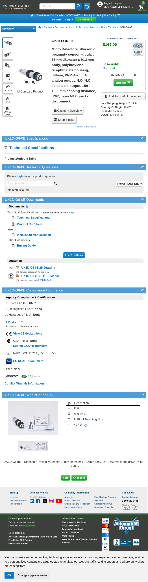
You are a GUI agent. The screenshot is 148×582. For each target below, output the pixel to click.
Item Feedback (74, 255)
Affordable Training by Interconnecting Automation (32, 537)
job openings (29, 526)
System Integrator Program (77, 504)
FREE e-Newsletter (70, 526)
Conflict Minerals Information (24, 383)
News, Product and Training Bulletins (79, 539)
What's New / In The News (74, 522)
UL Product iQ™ (14, 322)
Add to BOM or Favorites (124, 96)
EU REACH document (28, 361)
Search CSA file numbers (30, 345)
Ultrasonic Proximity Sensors (83, 27)
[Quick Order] (118, 15)
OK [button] (9, 575)
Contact (97, 15)
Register (118, 3)
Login (107, 3)
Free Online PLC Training (20, 540)
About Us (68, 497)
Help (71, 212)
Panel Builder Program (105, 497)
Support (69, 20)
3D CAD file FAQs (44, 280)
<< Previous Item (115, 38)
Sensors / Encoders (54, 27)
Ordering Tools (85, 20)
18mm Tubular (108, 27)
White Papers (68, 536)
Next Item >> (133, 38)
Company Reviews (103, 504)
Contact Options (130, 497)
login (20, 176)
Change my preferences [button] (32, 575)
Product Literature (70, 532)
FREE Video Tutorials (18, 543)
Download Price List (104, 507)
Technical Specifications (30, 148)
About (87, 15)
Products (56, 20)
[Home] (32, 15)
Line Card (109, 15)
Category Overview (69, 110)
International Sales (73, 507)
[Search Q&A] (55, 183)
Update (121, 82)
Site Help (98, 500)
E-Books (66, 542)
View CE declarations (27, 333)
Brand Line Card (72, 500)
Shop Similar (66, 119)
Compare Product (31, 91)
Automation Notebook (72, 529)
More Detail (109, 68)
